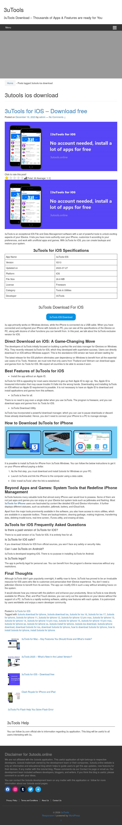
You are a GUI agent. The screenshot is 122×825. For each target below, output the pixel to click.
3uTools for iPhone (15, 503)
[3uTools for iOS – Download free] (61, 146)
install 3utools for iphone (42, 630)
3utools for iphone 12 (49, 617)
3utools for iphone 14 (15, 620)
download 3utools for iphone (55, 627)
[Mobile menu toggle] (114, 27)
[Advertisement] (61, 54)
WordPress (74, 815)
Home (10, 83)
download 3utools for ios (28, 627)
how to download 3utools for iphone (89, 627)
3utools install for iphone (61, 623)
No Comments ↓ (57, 117)
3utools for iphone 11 (26, 617)
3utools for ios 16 (78, 614)
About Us (45, 800)
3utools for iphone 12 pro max (76, 617)
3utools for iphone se (15, 623)
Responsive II (49, 815)
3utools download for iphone (32, 614)
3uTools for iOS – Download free (46, 111)
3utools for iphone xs (37, 623)
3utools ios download (85, 623)
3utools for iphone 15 (69, 620)
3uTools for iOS (22, 611)
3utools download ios (57, 614)
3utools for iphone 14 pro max (42, 620)
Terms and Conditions (29, 800)
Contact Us (57, 800)
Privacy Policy (11, 800)
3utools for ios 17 (97, 614)
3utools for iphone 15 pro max (96, 620)
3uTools (14, 9)
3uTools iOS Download (61, 317)
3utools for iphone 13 (103, 617)
